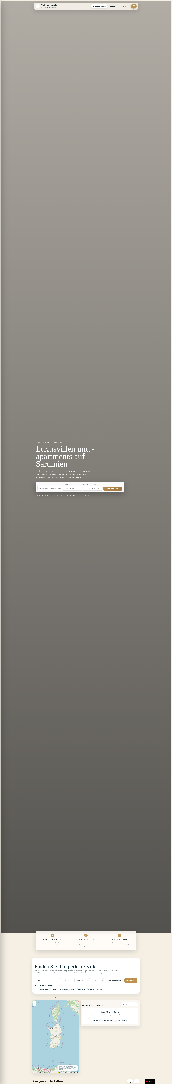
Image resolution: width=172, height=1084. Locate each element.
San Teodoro (81, 989)
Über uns (112, 6)
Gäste (93, 976)
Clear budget (96, 1020)
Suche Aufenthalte (113, 488)
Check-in (62, 976)
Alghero (54, 989)
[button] (34, 1002)
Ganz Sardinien (44, 989)
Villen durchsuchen (99, 6)
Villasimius (91, 989)
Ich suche (108, 976)
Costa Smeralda (63, 989)
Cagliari (99, 989)
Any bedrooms (108, 1020)
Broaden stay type (122, 1020)
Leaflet (61, 1072)
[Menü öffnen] (134, 6)
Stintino (73, 989)
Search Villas (130, 980)
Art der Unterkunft (89, 484)
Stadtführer (123, 6)
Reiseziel (66, 484)
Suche (39, 484)
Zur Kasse (78, 976)
